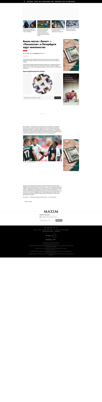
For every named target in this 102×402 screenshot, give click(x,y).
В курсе (36, 1)
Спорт (52, 1)
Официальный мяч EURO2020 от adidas (32, 97)
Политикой (43, 217)
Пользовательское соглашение (47, 229)
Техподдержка (57, 231)
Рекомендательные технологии (47, 231)
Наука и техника (46, 1)
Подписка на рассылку (45, 214)
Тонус (63, 1)
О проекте (35, 229)
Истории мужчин (70, 1)
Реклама (39, 229)
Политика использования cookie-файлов (62, 229)
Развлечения (58, 1)
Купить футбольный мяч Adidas (34, 71)
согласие (44, 216)
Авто (40, 1)
